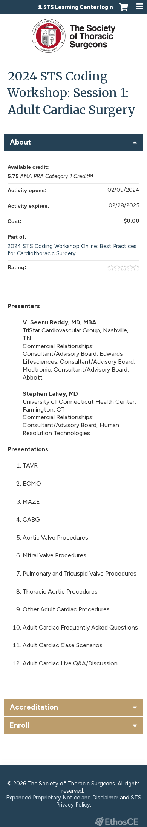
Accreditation (34, 707)
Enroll (19, 725)
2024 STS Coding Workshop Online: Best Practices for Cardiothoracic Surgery (72, 250)
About (20, 142)
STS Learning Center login (78, 7)
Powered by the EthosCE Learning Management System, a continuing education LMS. (116, 821)
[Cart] (123, 11)
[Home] (73, 33)
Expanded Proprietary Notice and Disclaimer (62, 797)
